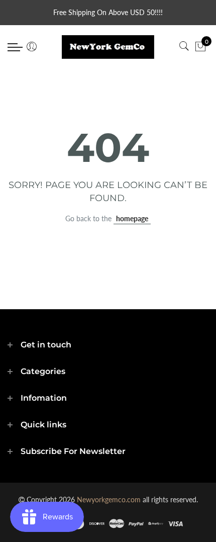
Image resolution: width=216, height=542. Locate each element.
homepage (132, 218)
